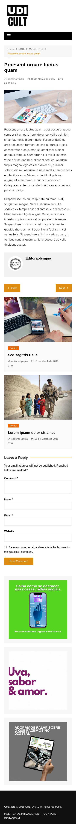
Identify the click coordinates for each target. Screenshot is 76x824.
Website (9, 531)
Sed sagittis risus (22, 355)
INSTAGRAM (12, 818)
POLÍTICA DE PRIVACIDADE (21, 813)
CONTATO (49, 813)
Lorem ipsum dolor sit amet (31, 433)
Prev (14, 287)
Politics (12, 83)
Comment (11, 478)
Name (8, 499)
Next (62, 287)
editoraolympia (16, 78)
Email (8, 515)
